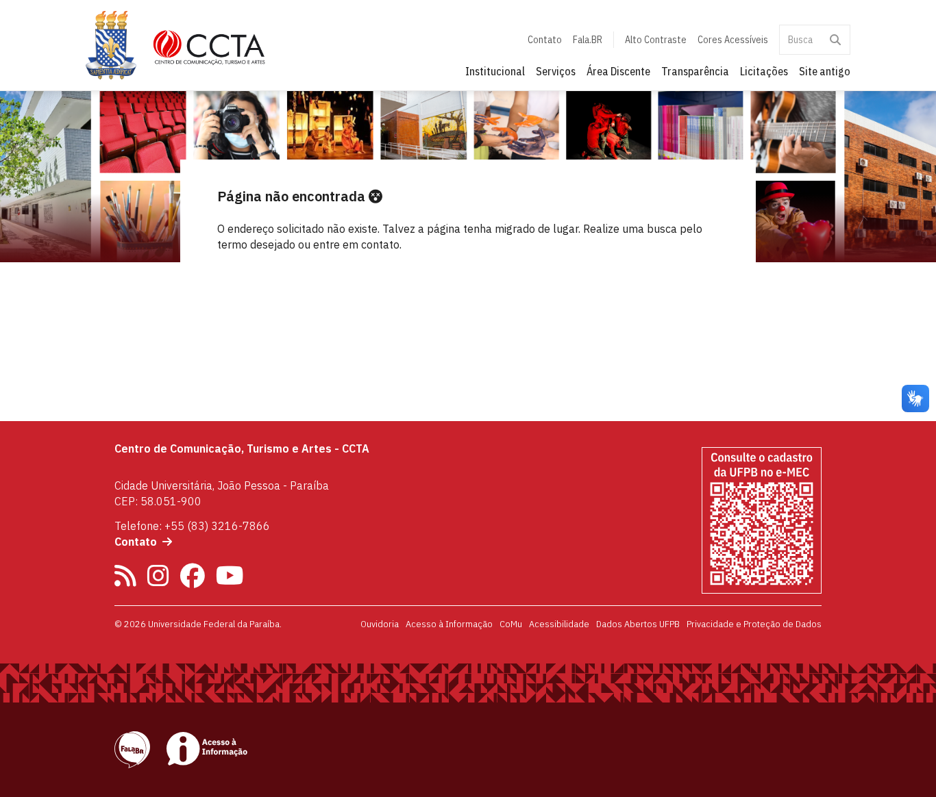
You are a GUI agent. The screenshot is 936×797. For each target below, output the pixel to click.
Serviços (556, 71)
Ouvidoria (379, 624)
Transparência (695, 71)
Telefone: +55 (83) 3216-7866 (192, 526)
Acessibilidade (559, 624)
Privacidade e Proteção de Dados (754, 624)
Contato (545, 40)
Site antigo (824, 71)
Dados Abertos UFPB (638, 624)
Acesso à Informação (449, 624)
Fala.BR (587, 40)
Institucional (495, 71)
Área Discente (618, 71)
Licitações (764, 71)
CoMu (511, 624)
